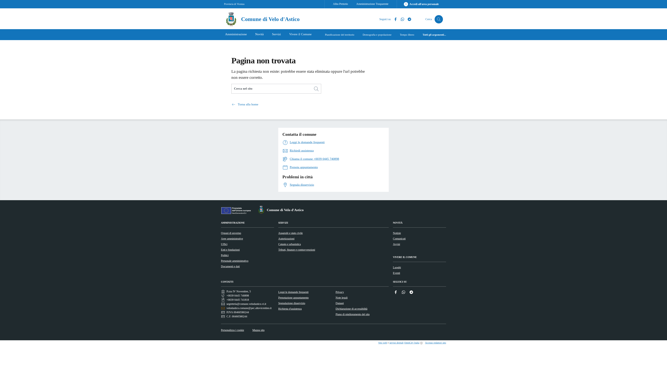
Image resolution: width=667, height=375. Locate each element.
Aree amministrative (232, 238)
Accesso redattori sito (435, 342)
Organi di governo (231, 233)
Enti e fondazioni (230, 249)
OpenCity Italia (411, 342)
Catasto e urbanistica (289, 244)
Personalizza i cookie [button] (232, 330)
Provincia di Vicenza (234, 4)
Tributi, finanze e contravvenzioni (296, 249)
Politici (225, 255)
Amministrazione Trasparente (372, 3)
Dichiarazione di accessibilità (351, 308)
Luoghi (397, 267)
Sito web (382, 342)
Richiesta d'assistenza (290, 308)
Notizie (397, 233)
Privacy (340, 292)
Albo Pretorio (340, 3)
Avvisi (396, 244)
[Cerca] (316, 89)
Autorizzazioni (286, 238)
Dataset (340, 303)
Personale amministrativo (234, 260)
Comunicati (399, 238)
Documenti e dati (230, 266)
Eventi (396, 273)
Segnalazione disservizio (291, 303)
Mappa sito (258, 330)
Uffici (224, 244)
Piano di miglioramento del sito (353, 314)
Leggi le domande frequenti (293, 292)
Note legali (342, 297)
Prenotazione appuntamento (293, 297)
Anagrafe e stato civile (290, 233)
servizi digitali (396, 342)
